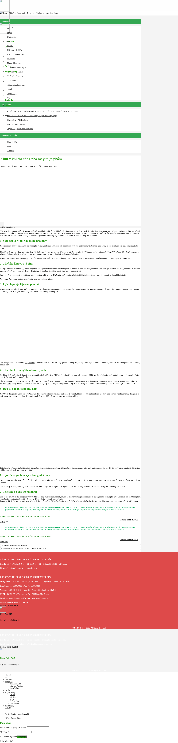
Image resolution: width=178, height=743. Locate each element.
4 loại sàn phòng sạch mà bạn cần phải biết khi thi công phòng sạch (23, 548)
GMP (9, 41)
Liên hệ (8, 708)
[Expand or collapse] (1, 227)
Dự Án (7, 690)
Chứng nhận (12, 90)
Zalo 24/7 (25, 602)
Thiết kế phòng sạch (15, 76)
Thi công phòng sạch (17, 13)
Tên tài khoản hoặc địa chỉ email (13, 728)
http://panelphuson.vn (16, 568)
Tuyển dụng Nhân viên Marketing (20, 129)
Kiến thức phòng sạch (15, 54)
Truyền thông (10, 692)
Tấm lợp (10, 151)
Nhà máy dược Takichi (16, 124)
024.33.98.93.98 (34, 586)
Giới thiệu (8, 679)
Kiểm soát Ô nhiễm (14, 50)
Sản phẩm (8, 682)
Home (4, 13)
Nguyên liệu (12, 142)
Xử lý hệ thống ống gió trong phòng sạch (14, 545)
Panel (9, 146)
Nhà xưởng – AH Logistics (17, 120)
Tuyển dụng (11, 94)
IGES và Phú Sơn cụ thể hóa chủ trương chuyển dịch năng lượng (32, 116)
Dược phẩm (11, 37)
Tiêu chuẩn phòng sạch (16, 85)
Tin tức (10, 89)
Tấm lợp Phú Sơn (16, 686)
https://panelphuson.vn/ (40, 598)
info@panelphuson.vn (14, 598)
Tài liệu (12, 697)
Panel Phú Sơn (15, 684)
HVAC (10, 46)
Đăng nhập (22, 737)
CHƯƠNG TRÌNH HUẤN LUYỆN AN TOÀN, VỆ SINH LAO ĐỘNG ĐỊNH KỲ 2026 (42, 111)
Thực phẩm (11, 81)
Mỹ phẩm (11, 59)
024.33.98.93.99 (16, 586)
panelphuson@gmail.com (15, 644)
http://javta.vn (32, 568)
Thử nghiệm (14, 703)
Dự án (9, 33)
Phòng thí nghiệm (14, 63)
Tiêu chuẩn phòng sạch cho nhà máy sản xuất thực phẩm (31, 279)
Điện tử (10, 28)
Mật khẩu (4, 732)
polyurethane (30, 363)
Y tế (8, 98)
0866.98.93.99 (12, 602)
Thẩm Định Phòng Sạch (16, 67)
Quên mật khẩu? (6, 741)
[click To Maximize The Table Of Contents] (2, 224)
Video (12, 699)
